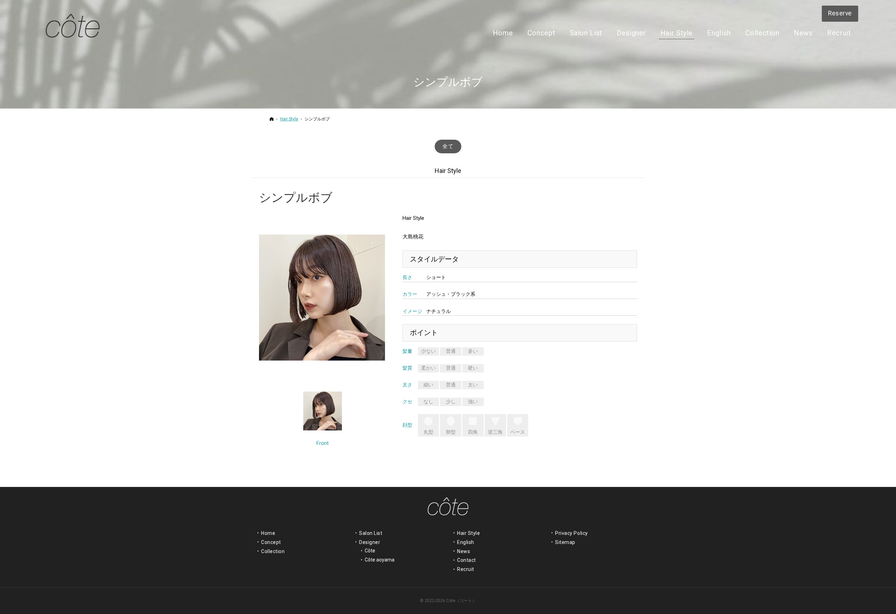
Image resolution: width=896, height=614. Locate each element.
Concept (271, 542)
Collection (273, 551)
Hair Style (468, 533)
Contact (466, 560)
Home (268, 533)
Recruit (465, 569)
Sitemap (565, 542)
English (465, 542)
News (463, 551)
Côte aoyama (379, 560)
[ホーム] (272, 119)
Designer (369, 542)
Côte (370, 550)
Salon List (371, 533)
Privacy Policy (571, 533)
